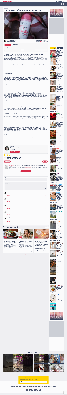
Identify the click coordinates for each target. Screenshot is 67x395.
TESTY (7, 8)
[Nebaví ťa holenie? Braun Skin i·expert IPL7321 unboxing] (41, 368)
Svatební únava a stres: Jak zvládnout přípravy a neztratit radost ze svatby (59, 160)
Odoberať (45, 381)
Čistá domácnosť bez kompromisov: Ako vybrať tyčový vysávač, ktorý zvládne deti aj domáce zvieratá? (59, 299)
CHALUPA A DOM (59, 260)
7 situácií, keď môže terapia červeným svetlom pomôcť (59, 116)
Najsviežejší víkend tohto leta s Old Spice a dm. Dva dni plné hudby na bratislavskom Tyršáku (59, 53)
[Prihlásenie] (61, 4)
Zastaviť (6, 50)
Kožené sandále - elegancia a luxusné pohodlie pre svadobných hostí (59, 107)
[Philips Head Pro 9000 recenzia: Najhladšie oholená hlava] (56, 358)
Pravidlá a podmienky (32, 386)
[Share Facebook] (8, 158)
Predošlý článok (7, 161)
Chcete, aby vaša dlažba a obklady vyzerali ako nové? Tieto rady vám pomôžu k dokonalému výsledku (59, 225)
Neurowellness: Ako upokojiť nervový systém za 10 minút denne (59, 142)
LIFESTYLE (58, 192)
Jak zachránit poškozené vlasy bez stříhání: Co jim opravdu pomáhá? (59, 151)
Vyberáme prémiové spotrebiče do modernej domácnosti (59, 281)
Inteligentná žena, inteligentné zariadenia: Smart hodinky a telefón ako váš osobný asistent (59, 177)
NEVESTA (58, 95)
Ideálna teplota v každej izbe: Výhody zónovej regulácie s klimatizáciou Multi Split (59, 272)
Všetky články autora (15, 151)
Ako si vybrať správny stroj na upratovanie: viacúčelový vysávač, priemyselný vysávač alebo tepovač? (59, 235)
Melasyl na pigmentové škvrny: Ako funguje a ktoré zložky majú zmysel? (59, 61)
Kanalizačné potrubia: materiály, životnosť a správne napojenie (58, 264)
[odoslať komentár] (45, 188)
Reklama (24, 386)
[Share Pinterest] (15, 158)
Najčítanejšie (53, 48)
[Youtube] (58, 1)
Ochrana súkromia (42, 386)
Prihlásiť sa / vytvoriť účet (25, 171)
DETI (57, 204)
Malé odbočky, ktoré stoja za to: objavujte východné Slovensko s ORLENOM (59, 188)
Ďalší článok (45, 161)
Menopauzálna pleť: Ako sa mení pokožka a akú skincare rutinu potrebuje (59, 82)
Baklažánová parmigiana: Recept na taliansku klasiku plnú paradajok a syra (59, 75)
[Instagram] (60, 1)
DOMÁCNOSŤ (58, 221)
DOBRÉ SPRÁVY (59, 184)
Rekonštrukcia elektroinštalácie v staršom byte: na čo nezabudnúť (59, 246)
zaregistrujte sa (28, 167)
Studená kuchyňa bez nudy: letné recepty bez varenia (59, 288)
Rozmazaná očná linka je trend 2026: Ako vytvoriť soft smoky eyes (59, 88)
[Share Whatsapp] (10, 158)
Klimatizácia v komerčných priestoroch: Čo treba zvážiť (59, 254)
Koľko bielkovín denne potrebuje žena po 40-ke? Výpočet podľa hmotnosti (59, 68)
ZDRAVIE (58, 113)
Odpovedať (8, 195)
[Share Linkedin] (17, 158)
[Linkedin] (63, 1)
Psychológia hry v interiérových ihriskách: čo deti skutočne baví (59, 207)
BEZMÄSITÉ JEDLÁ (59, 285)
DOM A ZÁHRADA (59, 211)
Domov (5, 8)
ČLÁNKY (57, 165)
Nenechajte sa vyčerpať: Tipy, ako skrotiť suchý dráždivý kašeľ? (59, 169)
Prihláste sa (11, 165)
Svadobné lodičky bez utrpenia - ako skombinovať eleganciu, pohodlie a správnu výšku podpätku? (59, 99)
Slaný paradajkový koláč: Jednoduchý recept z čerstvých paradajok (59, 135)
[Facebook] (56, 1)
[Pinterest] (61, 1)
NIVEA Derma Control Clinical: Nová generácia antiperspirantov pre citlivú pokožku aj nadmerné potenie (59, 197)
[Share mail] (20, 158)
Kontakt (18, 386)
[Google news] (37, 390)
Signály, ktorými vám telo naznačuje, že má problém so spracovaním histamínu (59, 125)
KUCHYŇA (58, 277)
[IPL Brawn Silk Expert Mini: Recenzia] (56, 368)
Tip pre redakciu (52, 386)
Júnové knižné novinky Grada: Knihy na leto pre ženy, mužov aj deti (59, 307)
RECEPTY (58, 131)
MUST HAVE (58, 104)
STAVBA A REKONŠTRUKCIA (59, 243)
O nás (13, 386)
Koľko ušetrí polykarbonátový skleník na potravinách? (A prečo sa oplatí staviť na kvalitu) (59, 215)
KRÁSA (57, 138)
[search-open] (63, 4)
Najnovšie (60, 48)
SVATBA (57, 156)
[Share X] (13, 158)
